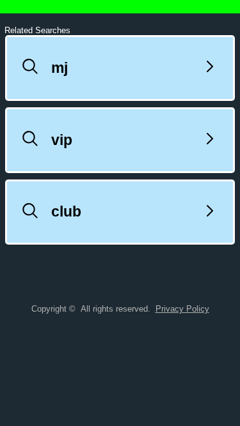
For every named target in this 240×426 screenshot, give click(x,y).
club (66, 211)
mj (59, 67)
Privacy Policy (182, 309)
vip (61, 140)
